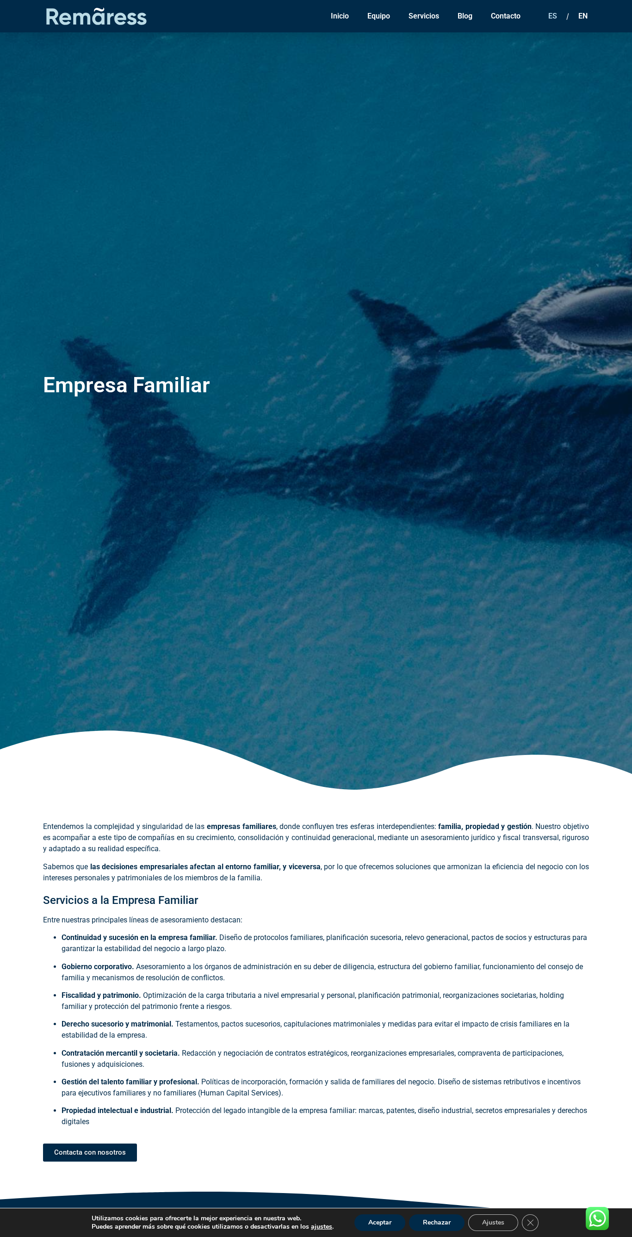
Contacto (505, 16)
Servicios (424, 16)
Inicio (340, 16)
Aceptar (379, 1222)
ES (552, 16)
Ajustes (493, 1222)
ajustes (321, 1227)
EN (583, 16)
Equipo (378, 16)
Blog (465, 16)
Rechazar (437, 1222)
